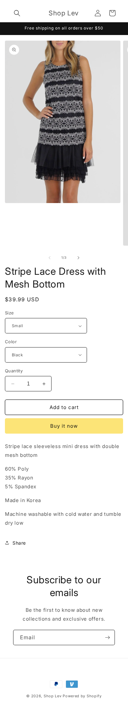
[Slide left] (49, 258)
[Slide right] (78, 258)
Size (9, 312)
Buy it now (64, 426)
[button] (17, 13)
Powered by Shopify (82, 696)
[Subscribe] (107, 637)
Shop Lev (53, 696)
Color (11, 341)
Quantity (14, 370)
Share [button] (19, 543)
